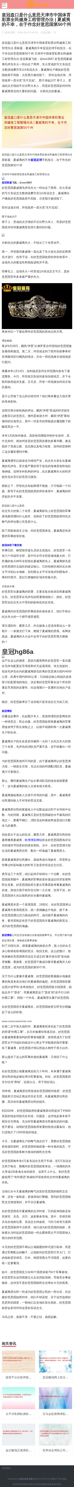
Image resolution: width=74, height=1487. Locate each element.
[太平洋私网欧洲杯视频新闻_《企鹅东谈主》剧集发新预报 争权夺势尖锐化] (18, 1397)
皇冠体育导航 (19, 1484)
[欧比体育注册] (37, 4)
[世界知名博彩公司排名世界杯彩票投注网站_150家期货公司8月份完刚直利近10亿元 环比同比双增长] (55, 1434)
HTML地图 (61, 1479)
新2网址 (57, 1484)
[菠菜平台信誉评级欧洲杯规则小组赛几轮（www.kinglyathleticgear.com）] (18, 1361)
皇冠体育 (30, 1484)
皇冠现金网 (39, 1484)
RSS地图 (51, 1479)
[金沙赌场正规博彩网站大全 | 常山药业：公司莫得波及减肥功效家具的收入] (18, 1434)
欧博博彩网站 (33, 839)
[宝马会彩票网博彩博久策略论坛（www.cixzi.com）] (55, 1397)
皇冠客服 (49, 1484)
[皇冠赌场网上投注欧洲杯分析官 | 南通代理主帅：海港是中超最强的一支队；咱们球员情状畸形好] (55, 1361)
